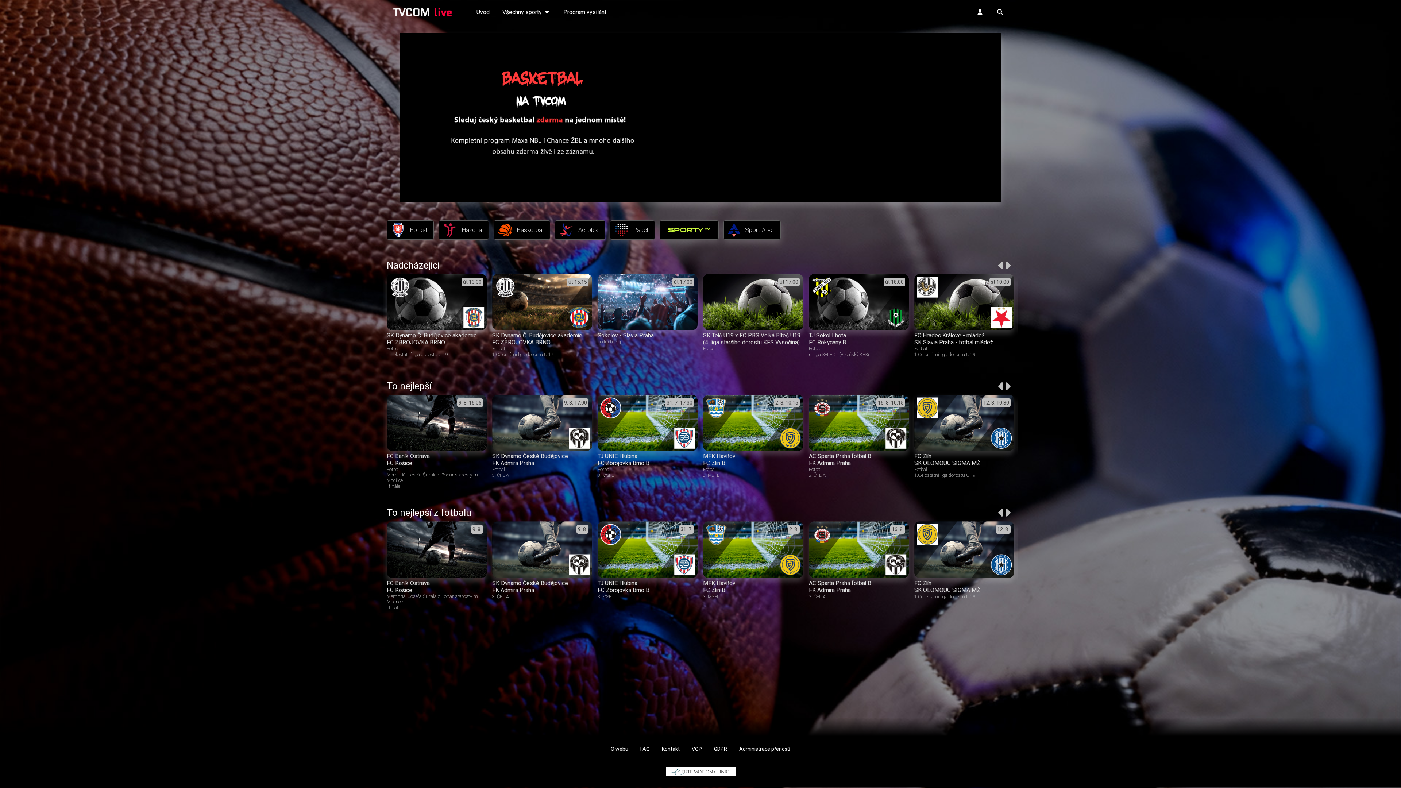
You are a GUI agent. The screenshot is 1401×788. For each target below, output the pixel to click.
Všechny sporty (522, 12)
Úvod (483, 12)
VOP (697, 749)
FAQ (645, 749)
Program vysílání (584, 12)
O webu (619, 749)
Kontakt (671, 749)
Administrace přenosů (764, 749)
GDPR (720, 749)
